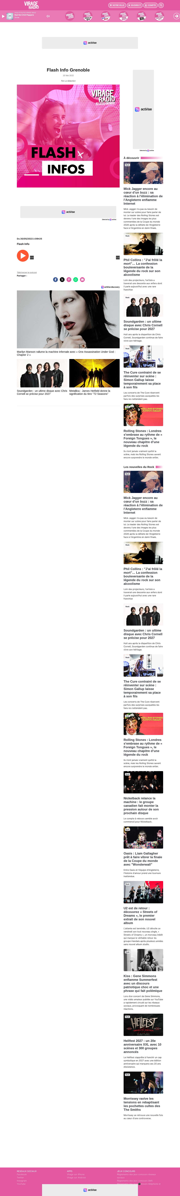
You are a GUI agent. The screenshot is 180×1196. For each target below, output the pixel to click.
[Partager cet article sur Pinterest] (68, 281)
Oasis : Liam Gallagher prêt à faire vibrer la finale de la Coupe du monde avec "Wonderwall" (143, 859)
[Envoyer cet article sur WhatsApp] (75, 281)
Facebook (22, 1174)
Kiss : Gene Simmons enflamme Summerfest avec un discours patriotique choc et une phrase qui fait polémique (143, 983)
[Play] (3, 16)
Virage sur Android (76, 1177)
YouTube (21, 1184)
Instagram (22, 1180)
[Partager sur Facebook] (55, 281)
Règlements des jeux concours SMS (135, 1180)
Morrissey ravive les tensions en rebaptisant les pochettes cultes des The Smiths (142, 1104)
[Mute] (48, 16)
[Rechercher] (161, 5)
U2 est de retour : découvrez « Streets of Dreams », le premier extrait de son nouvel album (140, 915)
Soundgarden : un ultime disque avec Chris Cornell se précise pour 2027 (143, 325)
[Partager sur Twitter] (62, 281)
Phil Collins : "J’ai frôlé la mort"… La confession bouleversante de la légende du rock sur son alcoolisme (143, 267)
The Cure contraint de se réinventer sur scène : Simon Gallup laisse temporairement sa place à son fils (142, 380)
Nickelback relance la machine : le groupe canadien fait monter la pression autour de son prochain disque (141, 805)
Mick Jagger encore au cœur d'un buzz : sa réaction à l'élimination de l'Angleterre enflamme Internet (143, 196)
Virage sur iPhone (75, 1174)
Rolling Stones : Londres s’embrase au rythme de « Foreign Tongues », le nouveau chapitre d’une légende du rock (143, 438)
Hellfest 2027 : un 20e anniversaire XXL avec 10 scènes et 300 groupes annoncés (142, 1046)
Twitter (20, 1177)
